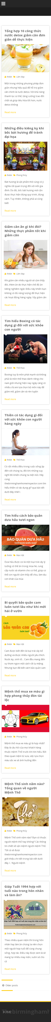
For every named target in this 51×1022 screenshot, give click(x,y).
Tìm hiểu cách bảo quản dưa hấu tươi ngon (23, 517)
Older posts (11, 985)
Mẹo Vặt (20, 555)
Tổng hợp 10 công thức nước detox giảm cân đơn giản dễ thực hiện (25, 35)
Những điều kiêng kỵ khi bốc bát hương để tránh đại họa (24, 132)
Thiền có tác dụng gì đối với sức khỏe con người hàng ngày (23, 419)
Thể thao (20, 367)
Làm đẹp (20, 76)
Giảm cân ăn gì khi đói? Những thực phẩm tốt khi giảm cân (25, 230)
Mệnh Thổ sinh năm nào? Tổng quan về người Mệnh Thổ (24, 788)
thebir (9, 76)
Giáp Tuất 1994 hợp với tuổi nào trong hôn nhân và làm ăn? (24, 890)
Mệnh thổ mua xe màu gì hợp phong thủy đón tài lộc (24, 695)
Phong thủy (21, 175)
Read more (10, 112)
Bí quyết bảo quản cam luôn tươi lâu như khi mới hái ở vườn (25, 606)
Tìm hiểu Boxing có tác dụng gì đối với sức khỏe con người (24, 325)
